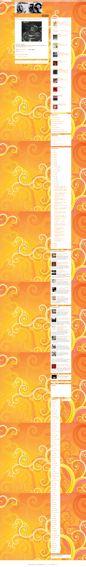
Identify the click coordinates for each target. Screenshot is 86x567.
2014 (54, 156)
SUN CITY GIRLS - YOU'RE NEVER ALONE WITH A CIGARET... (59, 235)
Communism (54, 423)
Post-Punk (54, 510)
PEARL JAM (60, 96)
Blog (52, 406)
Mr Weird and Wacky (57, 60)
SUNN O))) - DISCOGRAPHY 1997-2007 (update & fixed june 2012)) (63, 319)
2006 (54, 247)
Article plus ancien (43, 62)
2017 (54, 150)
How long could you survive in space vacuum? (60, 240)
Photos (53, 497)
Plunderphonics (55, 499)
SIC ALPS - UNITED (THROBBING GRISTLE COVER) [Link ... (59, 228)
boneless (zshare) (29, 46)
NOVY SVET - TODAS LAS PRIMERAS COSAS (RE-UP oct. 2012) (63, 263)
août (55, 172)
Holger (53, 461)
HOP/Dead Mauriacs (56, 127)
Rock (53, 528)
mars (55, 181)
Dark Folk (53, 427)
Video (53, 547)
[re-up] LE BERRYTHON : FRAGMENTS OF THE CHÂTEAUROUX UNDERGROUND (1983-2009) (63, 328)
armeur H (60, 375)
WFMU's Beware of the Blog (57, 144)
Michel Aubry (54, 125)
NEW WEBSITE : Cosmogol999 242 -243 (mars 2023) (63, 80)
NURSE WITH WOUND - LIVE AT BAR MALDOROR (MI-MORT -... (60, 190)
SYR (52, 539)
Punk (53, 516)
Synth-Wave (54, 537)
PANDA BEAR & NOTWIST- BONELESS (59, 196)
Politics (53, 504)
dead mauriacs (55, 431)
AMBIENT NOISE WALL (58, 95)
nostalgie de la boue (57, 34)
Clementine (54, 419)
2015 (54, 154)
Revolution (54, 524)
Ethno (53, 437)
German (53, 457)
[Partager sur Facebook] (32, 49)
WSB (53, 551)
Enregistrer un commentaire (22, 56)
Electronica (54, 435)
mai (55, 178)
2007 (54, 245)
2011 (54, 161)
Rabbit (53, 518)
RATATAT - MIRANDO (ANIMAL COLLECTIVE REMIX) (60, 194)
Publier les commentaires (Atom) (34, 65)
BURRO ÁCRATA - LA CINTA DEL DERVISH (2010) (63, 280)
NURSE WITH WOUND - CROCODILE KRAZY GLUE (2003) (60, 199)
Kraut (53, 469)
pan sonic (53, 495)
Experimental (54, 439)
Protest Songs (54, 512)
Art (52, 404)
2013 (54, 157)
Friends (53, 448)
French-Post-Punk (55, 445)
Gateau (53, 455)
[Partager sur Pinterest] (34, 49)
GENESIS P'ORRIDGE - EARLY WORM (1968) (60, 203)
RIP (52, 526)
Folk (52, 441)
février (55, 183)
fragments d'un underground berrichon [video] (62, 254)
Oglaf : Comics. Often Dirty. (57, 140)
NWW (53, 491)
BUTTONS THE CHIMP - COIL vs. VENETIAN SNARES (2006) (60, 187)
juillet (55, 174)
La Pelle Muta (56, 42)
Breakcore (54, 410)
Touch (53, 543)
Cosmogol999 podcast (56, 117)
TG (52, 541)
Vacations (53, 545)
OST (52, 493)
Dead (53, 429)
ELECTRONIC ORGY (57, 69)
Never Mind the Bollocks (58, 238)
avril (55, 179)
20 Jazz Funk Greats (56, 138)
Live (52, 471)
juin (55, 176)
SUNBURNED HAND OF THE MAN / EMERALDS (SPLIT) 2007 (60, 225)
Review (53, 522)
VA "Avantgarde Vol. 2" (62, 87)
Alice (53, 402)
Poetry (53, 502)
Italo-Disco (54, 465)
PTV (52, 514)
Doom (53, 433)
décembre (56, 166)
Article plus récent (20, 62)
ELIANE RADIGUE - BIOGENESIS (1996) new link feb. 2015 (63, 271)
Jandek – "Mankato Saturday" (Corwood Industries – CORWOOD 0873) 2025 (63, 23)
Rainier (53, 520)
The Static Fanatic (57, 86)
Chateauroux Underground (54, 417)
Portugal (53, 508)
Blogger (56, 564)
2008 (54, 243)
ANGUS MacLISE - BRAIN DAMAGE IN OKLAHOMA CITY (60, 216)
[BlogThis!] (30, 49)
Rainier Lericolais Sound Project (58, 121)
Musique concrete (55, 480)
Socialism (53, 533)
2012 (54, 159)
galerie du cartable (55, 450)
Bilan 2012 (59, 344)
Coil (52, 421)
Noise (53, 489)
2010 (54, 162)
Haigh (53, 459)
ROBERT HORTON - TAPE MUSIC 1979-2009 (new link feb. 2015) (63, 365)
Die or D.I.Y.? (55, 20)
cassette (53, 414)
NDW (53, 487)
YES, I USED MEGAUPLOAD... (63, 352)
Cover (53, 425)
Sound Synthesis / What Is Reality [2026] (60, 30)
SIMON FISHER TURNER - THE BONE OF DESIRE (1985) (63, 337)
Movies (53, 478)
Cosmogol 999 (56, 77)
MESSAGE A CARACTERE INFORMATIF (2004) (59, 232)
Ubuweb (53, 142)
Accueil (31, 62)
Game (53, 453)
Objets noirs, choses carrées (59, 103)
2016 (54, 152)
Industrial (53, 463)
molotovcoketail (47, 564)
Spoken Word (54, 535)
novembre (56, 167)
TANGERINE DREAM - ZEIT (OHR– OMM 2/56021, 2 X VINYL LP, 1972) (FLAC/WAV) (63, 71)
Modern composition (54, 476)
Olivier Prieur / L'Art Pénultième (58, 129)
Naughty (53, 485)
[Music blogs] (65, 399)
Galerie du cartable (55, 119)
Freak (20, 51)
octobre (55, 169)
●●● (53, 29)
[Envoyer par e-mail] (29, 49)
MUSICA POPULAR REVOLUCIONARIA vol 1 (62, 297)
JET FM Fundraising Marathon (58, 358)
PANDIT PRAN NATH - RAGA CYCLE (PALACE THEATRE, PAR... (60, 212)
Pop (22, 51)
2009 (54, 164)
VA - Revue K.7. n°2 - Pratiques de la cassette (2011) (63, 288)
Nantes (53, 483)
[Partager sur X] (31, 49)
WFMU (53, 549)
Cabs (53, 412)
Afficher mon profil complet (62, 378)
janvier (55, 184)
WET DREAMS (56, 51)
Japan (53, 467)
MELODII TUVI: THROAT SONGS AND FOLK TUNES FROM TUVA (60, 209)
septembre (56, 171)
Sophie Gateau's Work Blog (57, 123)
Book (53, 408)
